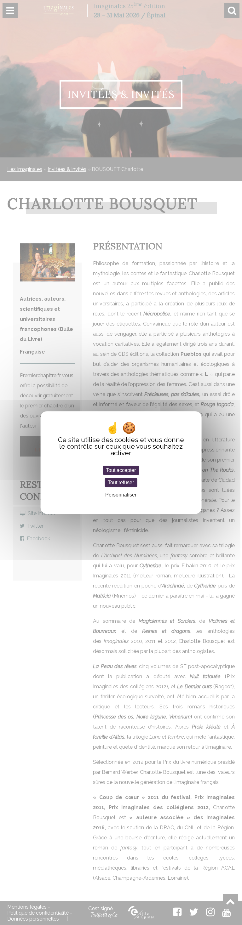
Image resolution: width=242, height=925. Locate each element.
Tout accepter (121, 470)
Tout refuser (121, 482)
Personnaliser (120, 495)
